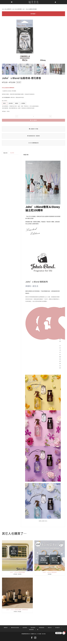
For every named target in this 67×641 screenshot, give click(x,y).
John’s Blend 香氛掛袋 (50, 572)
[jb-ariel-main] (43, 410)
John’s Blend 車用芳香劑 (17, 572)
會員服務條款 (41, 627)
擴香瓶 (16, 103)
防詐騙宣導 (57, 627)
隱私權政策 (33, 627)
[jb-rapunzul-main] (43, 446)
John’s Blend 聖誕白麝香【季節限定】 (17, 609)
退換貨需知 (25, 627)
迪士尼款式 (4, 100)
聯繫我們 (6, 627)
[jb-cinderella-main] (43, 483)
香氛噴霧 (11, 103)
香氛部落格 (31, 629)
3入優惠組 (23, 103)
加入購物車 (34, 120)
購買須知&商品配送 (15, 627)
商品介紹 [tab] (5, 153)
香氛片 (4, 103)
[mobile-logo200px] (33, 1)
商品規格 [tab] (12, 152)
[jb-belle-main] (43, 375)
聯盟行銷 (49, 627)
